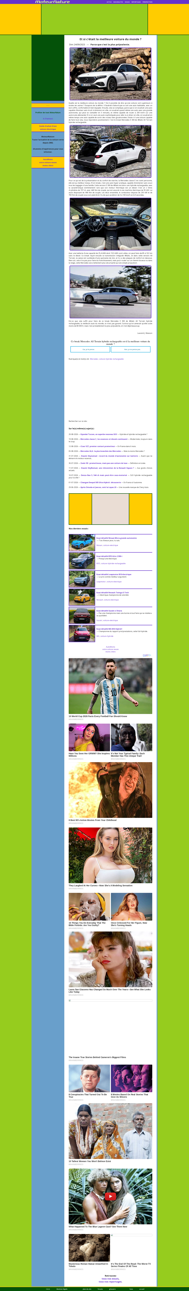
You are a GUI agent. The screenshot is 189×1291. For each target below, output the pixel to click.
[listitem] (90, 349)
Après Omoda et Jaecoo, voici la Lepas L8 (98, 487)
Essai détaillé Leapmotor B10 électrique (113, 574)
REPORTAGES (136, 2)
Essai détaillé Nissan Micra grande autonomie (116, 538)
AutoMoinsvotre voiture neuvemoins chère (48, 162)
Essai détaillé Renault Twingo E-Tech (112, 592)
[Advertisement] (94, 19)
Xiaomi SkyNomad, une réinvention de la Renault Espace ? (107, 468)
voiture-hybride (107, 636)
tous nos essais (110, 1278)
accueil (141, 1289)
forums (100, 1289)
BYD (98, 563)
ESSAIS (127, 2)
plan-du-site (87, 1289)
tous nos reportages (110, 1281)
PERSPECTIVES (147, 2)
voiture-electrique (110, 545)
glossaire (112, 1289)
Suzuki (99, 620)
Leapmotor (101, 581)
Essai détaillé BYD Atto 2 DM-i (109, 556)
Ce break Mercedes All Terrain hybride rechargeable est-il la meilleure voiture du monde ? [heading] (110, 342)
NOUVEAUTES (118, 2)
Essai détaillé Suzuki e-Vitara (109, 611)
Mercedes (94, 359)
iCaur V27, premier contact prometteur (97, 446)
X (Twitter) (48, 118)
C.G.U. (48, 1289)
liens (131, 1289)
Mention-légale (62, 1289)
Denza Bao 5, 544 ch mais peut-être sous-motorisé (104, 475)
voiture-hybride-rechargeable (111, 359)
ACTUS (109, 2)
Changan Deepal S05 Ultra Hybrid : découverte (100, 482)
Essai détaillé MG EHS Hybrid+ (109, 629)
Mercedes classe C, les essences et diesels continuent (104, 439)
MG (97, 636)
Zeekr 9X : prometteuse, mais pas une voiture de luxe (103, 463)
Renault (99, 600)
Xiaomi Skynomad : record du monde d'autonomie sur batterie (109, 456)
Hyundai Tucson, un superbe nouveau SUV (98, 434)
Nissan (99, 545)
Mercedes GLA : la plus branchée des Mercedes (100, 451)
